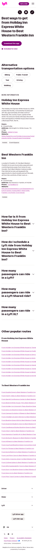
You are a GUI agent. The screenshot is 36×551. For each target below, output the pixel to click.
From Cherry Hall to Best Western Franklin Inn (18, 431)
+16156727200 (12, 132)
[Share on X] (20, 12)
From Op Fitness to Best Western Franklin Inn (18, 448)
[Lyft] (5, 4)
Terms (6, 538)
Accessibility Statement (24, 538)
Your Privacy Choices (10, 541)
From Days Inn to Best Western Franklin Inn (17, 473)
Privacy (12, 538)
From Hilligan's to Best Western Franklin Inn (17, 441)
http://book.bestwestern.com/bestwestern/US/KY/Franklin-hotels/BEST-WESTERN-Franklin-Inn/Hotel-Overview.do (18, 191)
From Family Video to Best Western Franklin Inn (18, 396)
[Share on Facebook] (26, 12)
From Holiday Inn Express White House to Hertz (18, 358)
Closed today (7, 126)
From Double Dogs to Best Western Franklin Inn (19, 392)
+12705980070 (12, 185)
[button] (32, 3)
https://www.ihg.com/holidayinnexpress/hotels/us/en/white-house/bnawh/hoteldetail (18, 137)
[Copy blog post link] (32, 12)
